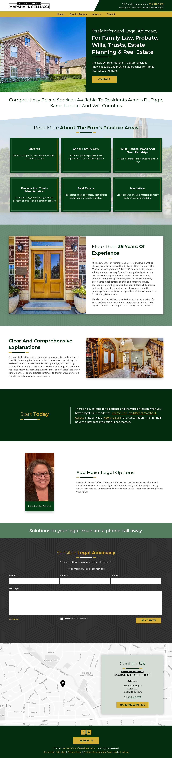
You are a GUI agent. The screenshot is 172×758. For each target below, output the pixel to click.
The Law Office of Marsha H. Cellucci (79, 748)
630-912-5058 (156, 4)
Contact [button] (104, 79)
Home (60, 14)
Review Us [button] (86, 740)
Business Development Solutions (100, 752)
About (95, 14)
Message (14, 588)
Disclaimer (14, 619)
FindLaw (124, 752)
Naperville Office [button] (132, 704)
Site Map (60, 752)
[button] (169, 741)
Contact (110, 14)
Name (12, 575)
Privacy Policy (74, 752)
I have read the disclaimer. (76, 619)
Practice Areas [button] (77, 14)
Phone (114, 575)
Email (64, 575)
